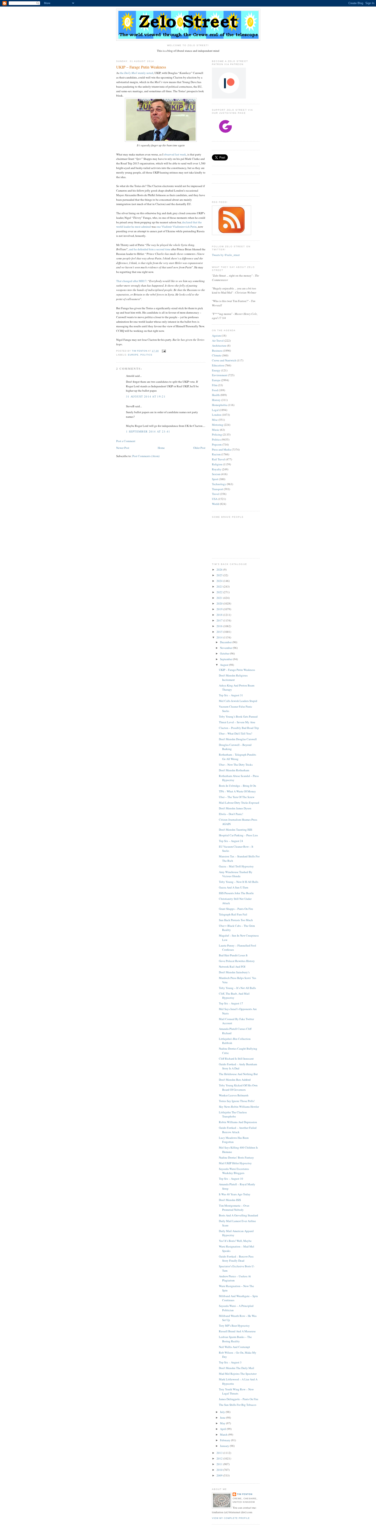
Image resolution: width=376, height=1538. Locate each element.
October (225, 653)
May (223, 1423)
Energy (216, 370)
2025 (220, 575)
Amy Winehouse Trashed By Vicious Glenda (235, 874)
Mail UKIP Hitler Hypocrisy (235, 1163)
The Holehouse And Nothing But (238, 1074)
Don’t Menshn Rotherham (234, 770)
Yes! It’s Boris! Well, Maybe (235, 1241)
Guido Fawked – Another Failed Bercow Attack (238, 1130)
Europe (133, 355)
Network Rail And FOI (232, 967)
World (215, 504)
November (226, 648)
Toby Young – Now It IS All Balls (238, 882)
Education (218, 365)
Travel (215, 494)
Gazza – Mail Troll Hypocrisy (236, 866)
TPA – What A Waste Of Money (237, 791)
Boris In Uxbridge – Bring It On (237, 786)
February (225, 1440)
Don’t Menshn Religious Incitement (233, 677)
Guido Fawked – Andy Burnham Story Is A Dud (238, 1066)
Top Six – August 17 (231, 1003)
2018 (220, 615)
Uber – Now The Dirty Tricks (236, 764)
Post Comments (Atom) (145, 456)
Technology (219, 484)
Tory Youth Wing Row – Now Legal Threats (236, 1391)
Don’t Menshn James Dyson (235, 808)
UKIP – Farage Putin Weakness (237, 670)
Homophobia (219, 405)
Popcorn (217, 444)
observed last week (175, 154)
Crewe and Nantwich (224, 360)
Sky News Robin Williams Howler (239, 1107)
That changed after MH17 (131, 281)
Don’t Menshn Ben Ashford (235, 1080)
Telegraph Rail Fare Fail (233, 914)
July (223, 1412)
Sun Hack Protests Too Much (236, 920)
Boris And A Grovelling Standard (238, 1215)
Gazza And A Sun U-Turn (233, 887)
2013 (220, 1453)
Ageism (216, 335)
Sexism (216, 474)
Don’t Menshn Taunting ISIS (235, 830)
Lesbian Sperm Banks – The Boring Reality (235, 1339)
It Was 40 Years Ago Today (234, 1194)
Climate (216, 355)
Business (217, 350)
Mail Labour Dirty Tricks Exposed (239, 803)
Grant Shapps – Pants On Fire (236, 909)
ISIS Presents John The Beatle (236, 893)
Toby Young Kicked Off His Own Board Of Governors (238, 1087)
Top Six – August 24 (231, 841)
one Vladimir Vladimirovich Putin (176, 227)
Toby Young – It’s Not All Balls (237, 988)
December (226, 642)
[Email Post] (163, 351)
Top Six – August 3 (230, 1362)
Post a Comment (125, 441)
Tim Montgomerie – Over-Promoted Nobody (234, 1208)
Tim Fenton (244, 1494)
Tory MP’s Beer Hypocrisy (234, 1326)
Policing (217, 434)
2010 (220, 1470)
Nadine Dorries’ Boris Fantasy (236, 1157)
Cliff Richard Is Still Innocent (236, 1058)
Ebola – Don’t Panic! (231, 814)
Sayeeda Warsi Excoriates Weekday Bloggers (234, 1171)
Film (214, 385)
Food (215, 390)
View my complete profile (231, 1518)
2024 (220, 581)
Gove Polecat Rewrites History (237, 961)
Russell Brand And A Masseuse (237, 1331)
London (216, 415)
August (224, 665)
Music (215, 430)
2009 (220, 1475)
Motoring (217, 425)
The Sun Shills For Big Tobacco (237, 1405)
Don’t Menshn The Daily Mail (236, 1368)
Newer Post (122, 448)
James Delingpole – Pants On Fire (238, 1399)
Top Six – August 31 (231, 695)
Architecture (219, 345)
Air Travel (218, 340)
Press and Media (221, 449)
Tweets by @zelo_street (226, 255)
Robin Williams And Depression (238, 1122)
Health (216, 395)
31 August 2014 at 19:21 (146, 396)
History (216, 400)
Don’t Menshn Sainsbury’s (234, 972)
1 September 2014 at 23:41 (148, 431)
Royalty (216, 469)
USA (214, 499)
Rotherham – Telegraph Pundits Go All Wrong (237, 757)
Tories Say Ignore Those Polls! (237, 1101)
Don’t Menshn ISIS (230, 1200)
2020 (220, 603)
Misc (215, 420)
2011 (220, 1464)
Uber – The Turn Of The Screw (236, 797)
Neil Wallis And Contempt (234, 1347)
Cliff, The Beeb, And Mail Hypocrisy (234, 996)
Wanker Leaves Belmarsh (233, 1095)
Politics (146, 355)
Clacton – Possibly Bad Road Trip (239, 728)
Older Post (199, 448)
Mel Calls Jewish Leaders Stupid (238, 701)
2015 (220, 632)
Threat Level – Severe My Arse (237, 722)
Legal (215, 410)
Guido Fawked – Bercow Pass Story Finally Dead (236, 1258)
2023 (220, 586)
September (226, 659)
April (223, 1429)
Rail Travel (218, 459)
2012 (220, 1458)
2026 (220, 569)
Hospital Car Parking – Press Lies (238, 835)
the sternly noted (136, 73)
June (223, 1417)
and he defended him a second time (149, 249)
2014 (220, 637)
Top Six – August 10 (231, 1179)
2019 (220, 609)
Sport (215, 479)
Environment (219, 375)
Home (161, 448)
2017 (220, 620)
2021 (220, 598)
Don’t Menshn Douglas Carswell (238, 739)
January (225, 1446)
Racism (216, 454)
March (224, 1434)
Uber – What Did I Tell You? (235, 733)
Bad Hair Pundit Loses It (233, 955)
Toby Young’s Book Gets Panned (238, 716)
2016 (220, 626)
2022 (220, 592)
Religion (217, 464)
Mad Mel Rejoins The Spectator (238, 1374)
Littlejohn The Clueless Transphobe (233, 1114)
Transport (217, 489)
